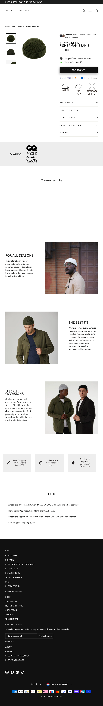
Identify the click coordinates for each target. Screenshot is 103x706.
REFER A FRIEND (12, 586)
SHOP (8, 597)
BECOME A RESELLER (14, 660)
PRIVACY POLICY (12, 573)
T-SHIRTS (9, 614)
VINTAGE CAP (11, 601)
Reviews (64, 133)
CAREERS (9, 651)
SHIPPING (9, 560)
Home (7, 26)
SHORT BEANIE (12, 610)
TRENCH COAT (11, 619)
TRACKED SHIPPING (69, 110)
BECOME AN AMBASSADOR (17, 656)
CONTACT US (11, 555)
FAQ (7, 582)
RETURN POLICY (12, 569)
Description (66, 103)
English (34, 684)
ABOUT (8, 647)
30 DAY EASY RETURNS (71, 125)
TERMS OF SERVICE (13, 577)
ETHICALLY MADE (68, 118)
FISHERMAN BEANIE (14, 606)
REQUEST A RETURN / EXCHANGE (20, 564)
